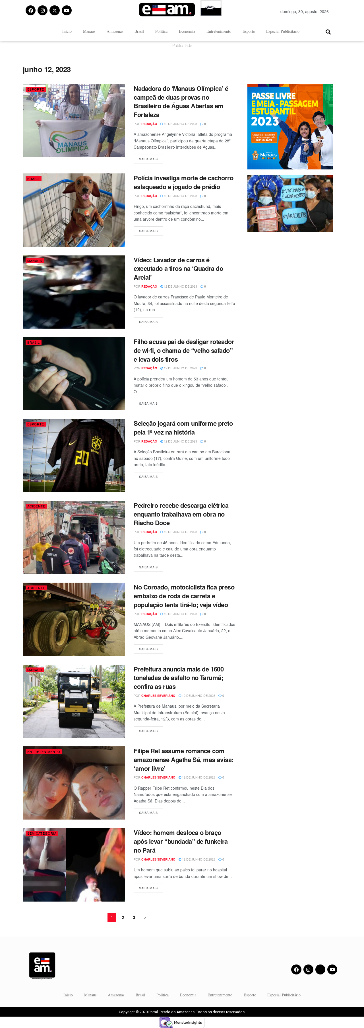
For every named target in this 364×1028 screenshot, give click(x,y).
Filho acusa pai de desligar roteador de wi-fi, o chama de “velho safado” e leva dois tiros (184, 350)
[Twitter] (320, 969)
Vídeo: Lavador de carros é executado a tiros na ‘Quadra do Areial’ (178, 268)
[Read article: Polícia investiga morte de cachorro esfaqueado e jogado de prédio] (74, 210)
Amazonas (115, 31)
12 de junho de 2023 (180, 123)
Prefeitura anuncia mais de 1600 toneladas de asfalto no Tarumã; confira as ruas (179, 677)
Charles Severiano (158, 695)
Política (161, 31)
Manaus (89, 31)
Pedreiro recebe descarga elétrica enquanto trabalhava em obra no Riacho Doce (181, 514)
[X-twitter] (54, 10)
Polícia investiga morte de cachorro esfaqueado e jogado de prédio (183, 182)
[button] (328, 31)
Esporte (249, 31)
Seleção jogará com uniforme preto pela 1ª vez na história (183, 428)
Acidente (36, 506)
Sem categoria (42, 833)
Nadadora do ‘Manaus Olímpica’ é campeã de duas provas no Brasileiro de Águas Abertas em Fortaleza (181, 101)
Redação (149, 124)
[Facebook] (31, 10)
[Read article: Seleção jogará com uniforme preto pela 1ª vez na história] (74, 455)
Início (67, 31)
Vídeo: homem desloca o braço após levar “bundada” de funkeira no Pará (181, 841)
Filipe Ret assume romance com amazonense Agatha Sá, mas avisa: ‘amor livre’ (183, 759)
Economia (187, 31)
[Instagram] (42, 10)
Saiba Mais (151, 158)
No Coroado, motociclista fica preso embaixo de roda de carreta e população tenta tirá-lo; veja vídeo (184, 595)
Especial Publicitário (282, 31)
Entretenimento (218, 31)
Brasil (139, 31)
